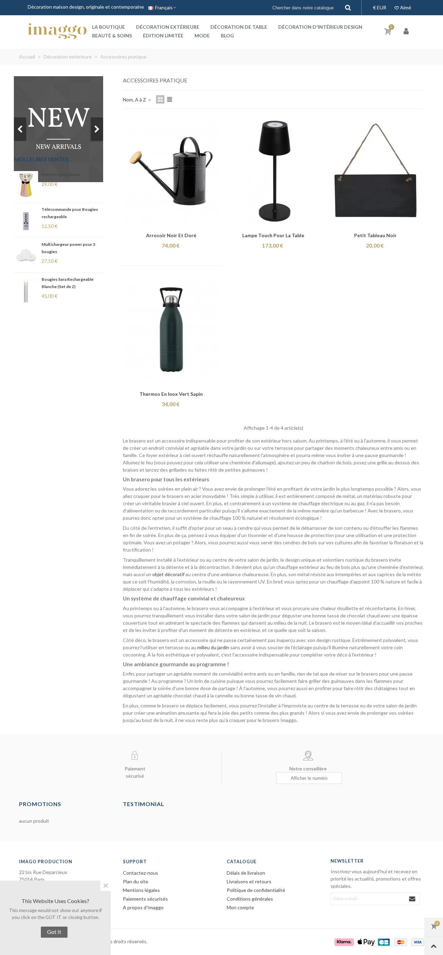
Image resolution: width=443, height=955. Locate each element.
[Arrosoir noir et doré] (171, 171)
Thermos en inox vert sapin (171, 394)
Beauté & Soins (112, 35)
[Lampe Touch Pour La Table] (273, 171)
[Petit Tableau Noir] (375, 171)
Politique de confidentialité (256, 890)
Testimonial (143, 804)
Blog (227, 35)
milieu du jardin (213, 647)
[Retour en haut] (433, 946)
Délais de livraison (246, 873)
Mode (202, 35)
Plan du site (135, 881)
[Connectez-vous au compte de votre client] (406, 31)
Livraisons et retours (249, 881)
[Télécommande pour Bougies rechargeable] (26, 220)
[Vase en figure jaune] (26, 185)
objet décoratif (168, 574)
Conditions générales (250, 899)
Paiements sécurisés (145, 899)
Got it (54, 931)
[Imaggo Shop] (57, 31)
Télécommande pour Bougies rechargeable (70, 213)
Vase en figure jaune (61, 174)
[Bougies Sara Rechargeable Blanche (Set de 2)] (26, 290)
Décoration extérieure (167, 27)
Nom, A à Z (135, 99)
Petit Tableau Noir (375, 235)
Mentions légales (141, 890)
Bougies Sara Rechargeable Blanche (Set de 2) (67, 283)
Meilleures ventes (41, 159)
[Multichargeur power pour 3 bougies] (26, 255)
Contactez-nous (140, 873)
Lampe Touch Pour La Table (273, 235)
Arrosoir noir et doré (171, 235)
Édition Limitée (163, 35)
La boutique (108, 27)
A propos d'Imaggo (143, 907)
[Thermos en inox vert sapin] (171, 329)
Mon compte (240, 907)
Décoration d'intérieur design (320, 27)
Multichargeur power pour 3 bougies (68, 248)
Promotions (40, 804)
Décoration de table (238, 27)
